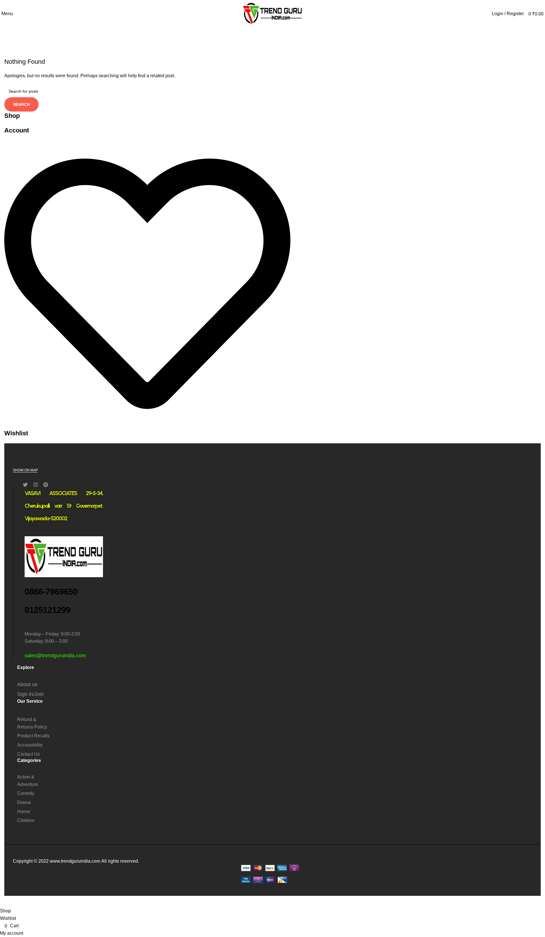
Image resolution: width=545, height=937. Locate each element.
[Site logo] (273, 13)
